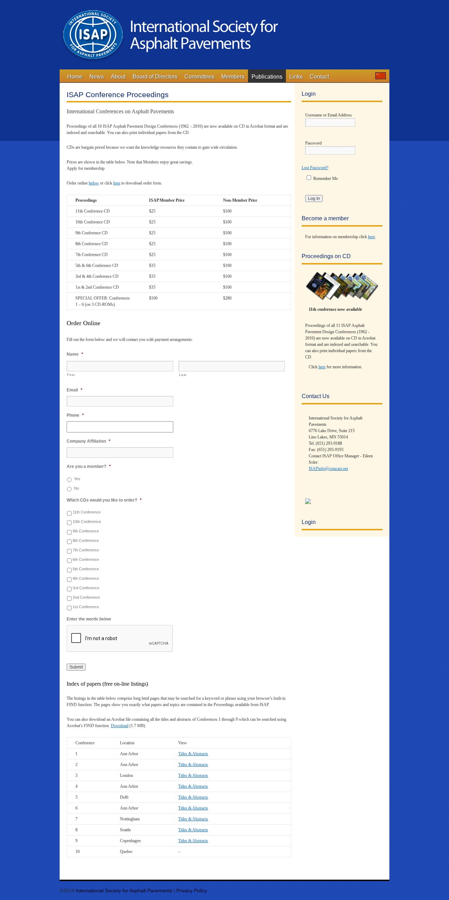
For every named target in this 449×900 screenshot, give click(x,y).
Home (74, 77)
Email (74, 390)
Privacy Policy (191, 890)
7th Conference (86, 550)
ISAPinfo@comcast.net (328, 468)
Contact (319, 77)
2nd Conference (86, 597)
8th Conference (86, 540)
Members (232, 77)
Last (183, 375)
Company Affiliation (88, 441)
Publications (267, 77)
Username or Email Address (328, 115)
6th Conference (86, 559)
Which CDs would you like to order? (104, 500)
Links (296, 77)
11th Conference (87, 512)
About (118, 77)
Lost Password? (315, 167)
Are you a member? (89, 466)
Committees (199, 77)
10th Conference (87, 521)
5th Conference (86, 569)
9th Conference (86, 531)
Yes (77, 479)
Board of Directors (155, 77)
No (76, 488)
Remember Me (325, 178)
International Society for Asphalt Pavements (125, 890)
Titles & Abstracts (193, 753)
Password (313, 143)
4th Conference (86, 578)
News (96, 77)
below (94, 183)
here (116, 183)
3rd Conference (86, 588)
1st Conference (86, 607)
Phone (75, 415)
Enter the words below (89, 619)
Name (75, 354)
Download (119, 725)
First (71, 375)
